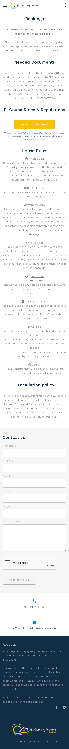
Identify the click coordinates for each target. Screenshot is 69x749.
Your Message (11, 521)
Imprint (54, 741)
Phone (6, 491)
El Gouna (10, 659)
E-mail (7, 476)
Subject (7, 506)
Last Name (9, 460)
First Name (9, 445)
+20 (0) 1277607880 (34, 607)
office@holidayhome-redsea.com (34, 628)
